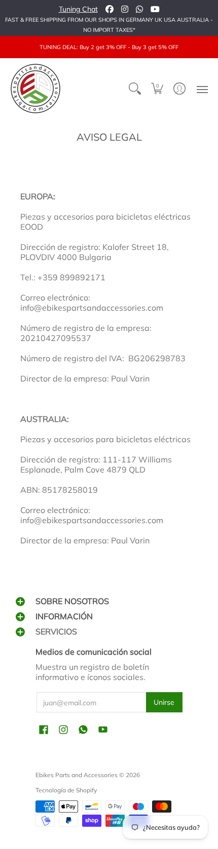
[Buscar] (135, 88)
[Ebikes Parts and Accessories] (35, 88)
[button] (157, 88)
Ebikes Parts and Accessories (76, 775)
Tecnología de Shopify (66, 790)
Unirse (164, 702)
